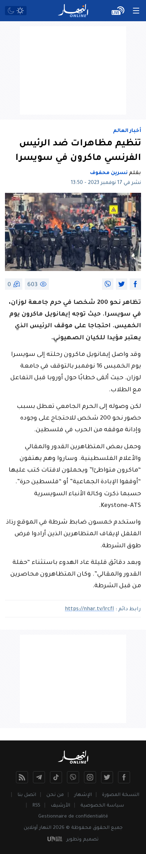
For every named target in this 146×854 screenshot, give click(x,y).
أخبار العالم (127, 131)
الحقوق (101, 828)
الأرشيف (60, 805)
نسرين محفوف (109, 173)
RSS (36, 805)
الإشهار (83, 795)
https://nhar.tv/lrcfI (89, 609)
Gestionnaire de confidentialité (73, 816)
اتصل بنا (26, 795)
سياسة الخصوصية (102, 805)
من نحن (55, 795)
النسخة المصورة (120, 795)
